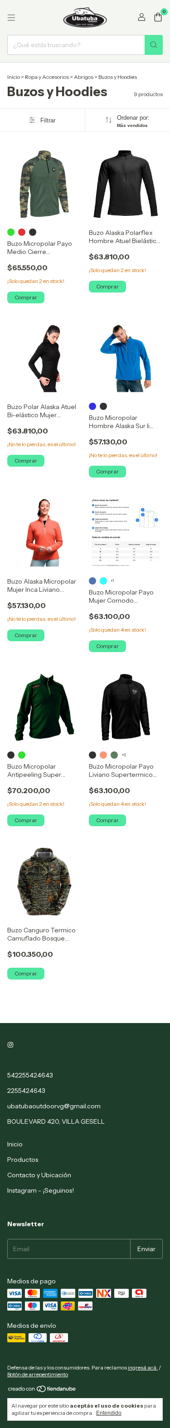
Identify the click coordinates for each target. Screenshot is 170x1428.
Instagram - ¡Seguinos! (40, 1190)
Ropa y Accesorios (47, 76)
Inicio (13, 76)
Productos (22, 1159)
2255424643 (26, 1091)
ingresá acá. (143, 1367)
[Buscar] (154, 45)
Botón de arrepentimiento (37, 1374)
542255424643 (30, 1075)
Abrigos (83, 76)
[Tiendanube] (42, 1390)
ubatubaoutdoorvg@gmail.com (54, 1106)
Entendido (108, 1413)
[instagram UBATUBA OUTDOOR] (10, 1045)
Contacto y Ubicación (39, 1175)
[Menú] (11, 18)
